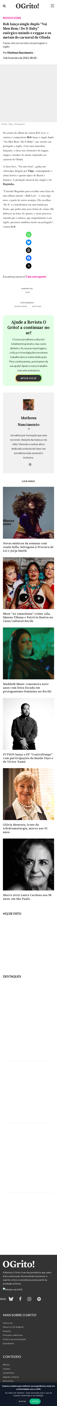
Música (6, 1364)
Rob (28, 292)
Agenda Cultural (11, 1377)
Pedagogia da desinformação (17, 959)
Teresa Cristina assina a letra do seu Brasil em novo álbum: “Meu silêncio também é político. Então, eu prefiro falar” (37, 989)
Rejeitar (22, 1401)
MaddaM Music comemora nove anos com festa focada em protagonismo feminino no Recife (27, 687)
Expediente (8, 1343)
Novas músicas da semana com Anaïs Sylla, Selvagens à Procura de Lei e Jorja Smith (28, 547)
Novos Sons (12, 18)
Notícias (36, 306)
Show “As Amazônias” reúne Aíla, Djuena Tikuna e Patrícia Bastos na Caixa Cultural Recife (28, 617)
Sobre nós (8, 1323)
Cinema (6, 1369)
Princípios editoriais (13, 1335)
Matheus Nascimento (20, 52)
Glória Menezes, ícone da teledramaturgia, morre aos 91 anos (25, 828)
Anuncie (7, 1331)
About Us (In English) (13, 1327)
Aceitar (35, 1401)
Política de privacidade (14, 1339)
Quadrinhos (8, 1373)
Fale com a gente (36, 276)
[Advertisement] (28, 1090)
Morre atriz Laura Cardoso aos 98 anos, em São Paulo (27, 897)
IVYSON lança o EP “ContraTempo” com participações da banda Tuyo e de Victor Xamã (28, 758)
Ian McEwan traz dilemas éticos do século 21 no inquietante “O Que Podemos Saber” (37, 1020)
